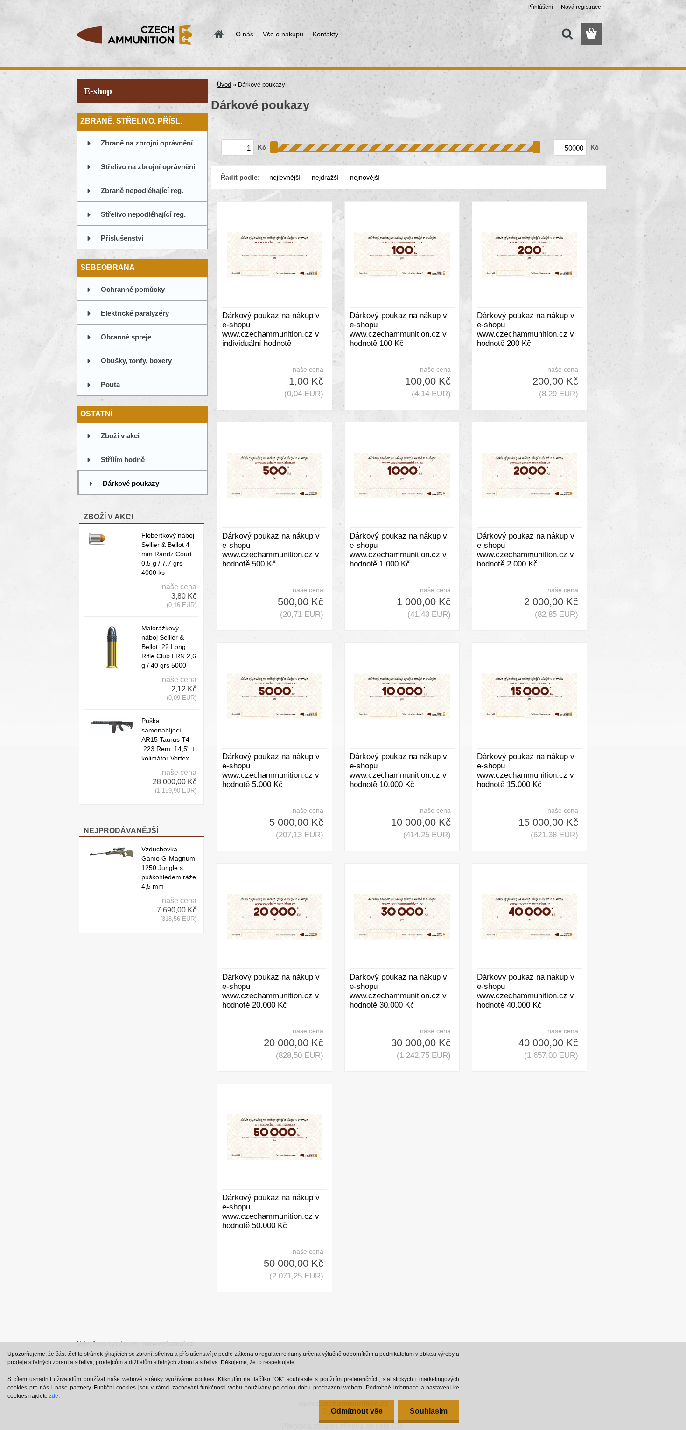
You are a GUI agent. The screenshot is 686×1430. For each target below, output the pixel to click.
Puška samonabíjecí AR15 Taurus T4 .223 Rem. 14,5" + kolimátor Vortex (168, 739)
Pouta (110, 384)
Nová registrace (581, 7)
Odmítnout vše (357, 1411)
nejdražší (325, 177)
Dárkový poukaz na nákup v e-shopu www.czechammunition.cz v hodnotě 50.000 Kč (271, 1211)
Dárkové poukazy (131, 483)
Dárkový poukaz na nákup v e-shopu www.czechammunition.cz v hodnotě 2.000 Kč (525, 550)
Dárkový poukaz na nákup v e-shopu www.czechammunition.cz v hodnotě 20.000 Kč (271, 991)
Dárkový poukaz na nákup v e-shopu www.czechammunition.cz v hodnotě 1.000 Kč (398, 550)
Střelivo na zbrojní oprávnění (148, 167)
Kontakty (325, 34)
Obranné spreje (126, 337)
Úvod (224, 84)
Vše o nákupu (283, 34)
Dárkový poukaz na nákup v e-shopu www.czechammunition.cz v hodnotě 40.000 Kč (525, 991)
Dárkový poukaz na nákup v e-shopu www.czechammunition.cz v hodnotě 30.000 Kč (398, 991)
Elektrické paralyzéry (135, 313)
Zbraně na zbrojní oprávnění (147, 143)
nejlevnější (285, 177)
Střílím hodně (123, 459)
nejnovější (365, 177)
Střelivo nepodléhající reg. (143, 214)
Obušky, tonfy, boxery (136, 361)
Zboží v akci (120, 436)
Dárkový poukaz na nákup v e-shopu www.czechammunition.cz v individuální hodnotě (271, 329)
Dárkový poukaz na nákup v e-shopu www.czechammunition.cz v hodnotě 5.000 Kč (271, 770)
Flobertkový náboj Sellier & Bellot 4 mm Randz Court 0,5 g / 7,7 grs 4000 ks (167, 554)
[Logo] (141, 34)
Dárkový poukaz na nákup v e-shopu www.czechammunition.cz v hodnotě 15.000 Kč (525, 770)
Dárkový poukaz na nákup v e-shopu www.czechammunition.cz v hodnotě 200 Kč (525, 329)
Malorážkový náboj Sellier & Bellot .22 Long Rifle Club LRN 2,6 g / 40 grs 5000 (168, 646)
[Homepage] (218, 34)
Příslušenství (122, 238)
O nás (244, 34)
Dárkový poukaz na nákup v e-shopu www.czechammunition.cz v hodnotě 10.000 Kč (398, 770)
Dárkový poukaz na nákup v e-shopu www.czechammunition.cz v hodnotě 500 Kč (271, 550)
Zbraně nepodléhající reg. (142, 190)
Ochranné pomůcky (133, 289)
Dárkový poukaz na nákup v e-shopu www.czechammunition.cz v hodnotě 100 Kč (398, 329)
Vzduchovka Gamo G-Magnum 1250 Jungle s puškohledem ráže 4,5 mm (168, 867)
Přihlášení (540, 7)
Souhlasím (429, 1411)
